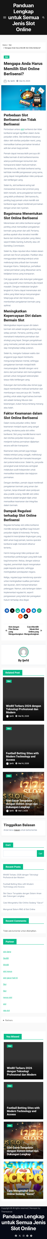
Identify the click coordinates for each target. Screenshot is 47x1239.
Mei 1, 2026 (23, 811)
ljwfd (13, 81)
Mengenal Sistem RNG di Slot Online (19, 909)
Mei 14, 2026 (23, 763)
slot (22, 129)
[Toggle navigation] (5, 17)
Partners (9, 1020)
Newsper (34, 1208)
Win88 (6, 964)
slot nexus (7, 971)
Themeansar (6, 1211)
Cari (8, 845)
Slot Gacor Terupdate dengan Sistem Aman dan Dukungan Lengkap (22, 804)
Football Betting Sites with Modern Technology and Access (22, 756)
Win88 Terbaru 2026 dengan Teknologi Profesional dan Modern (23, 709)
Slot (6, 57)
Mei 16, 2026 (23, 716)
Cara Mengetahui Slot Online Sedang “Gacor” (23, 902)
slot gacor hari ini (10, 978)
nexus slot (7, 997)
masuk (17, 830)
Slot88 (6, 958)
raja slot (6, 1010)
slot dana (7, 951)
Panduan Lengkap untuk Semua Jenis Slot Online (23, 17)
